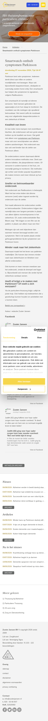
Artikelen (15, 47)
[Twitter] (9, 710)
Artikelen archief (13, 465)
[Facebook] (5, 710)
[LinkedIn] (14, 710)
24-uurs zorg (10, 608)
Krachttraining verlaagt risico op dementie (30, 553)
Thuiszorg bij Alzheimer (14, 599)
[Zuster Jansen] (9, 4)
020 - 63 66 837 (10, 702)
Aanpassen (23, 389)
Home (5, 47)
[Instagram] (19, 710)
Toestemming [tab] (9, 337)
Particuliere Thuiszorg (13, 603)
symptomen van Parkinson (29, 138)
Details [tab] (24, 337)
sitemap (6, 669)
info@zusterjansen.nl (12, 699)
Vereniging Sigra (16, 640)
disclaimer (7, 678)
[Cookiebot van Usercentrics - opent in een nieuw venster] (34, 330)
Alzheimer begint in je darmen (25, 557)
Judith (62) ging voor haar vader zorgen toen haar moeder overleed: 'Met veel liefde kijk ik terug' (22, 433)
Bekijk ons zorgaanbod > (15, 306)
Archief (8, 507)
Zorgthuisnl (14, 637)
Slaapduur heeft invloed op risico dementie (30, 566)
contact (5, 673)
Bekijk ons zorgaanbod (24, 34)
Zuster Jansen (20, 324)
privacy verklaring (10, 687)
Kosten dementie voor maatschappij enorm (30, 529)
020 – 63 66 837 (33, 5)
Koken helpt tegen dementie (24, 534)
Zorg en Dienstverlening (14, 613)
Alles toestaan (24, 381)
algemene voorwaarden (12, 682)
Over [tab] (39, 337)
